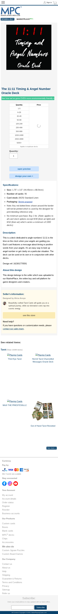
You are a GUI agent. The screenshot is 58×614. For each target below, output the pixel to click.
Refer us (6, 593)
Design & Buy (7, 19)
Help (4, 571)
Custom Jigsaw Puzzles (13, 550)
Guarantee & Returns (12, 578)
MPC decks (8, 535)
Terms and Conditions (12, 582)
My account (7, 495)
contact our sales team (13, 329)
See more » (51, 448)
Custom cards (8, 523)
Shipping (6, 575)
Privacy (5, 586)
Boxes (5, 527)
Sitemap (6, 589)
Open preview (24, 169)
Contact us (7, 564)
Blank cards (7, 531)
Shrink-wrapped (25, 202)
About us (6, 567)
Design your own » (24, 176)
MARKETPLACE (25, 19)
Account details (9, 499)
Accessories (8, 542)
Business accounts (11, 513)
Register (6, 506)
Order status (8, 502)
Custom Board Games (12, 554)
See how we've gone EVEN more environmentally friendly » (28, 98)
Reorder (6, 510)
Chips (4, 538)
